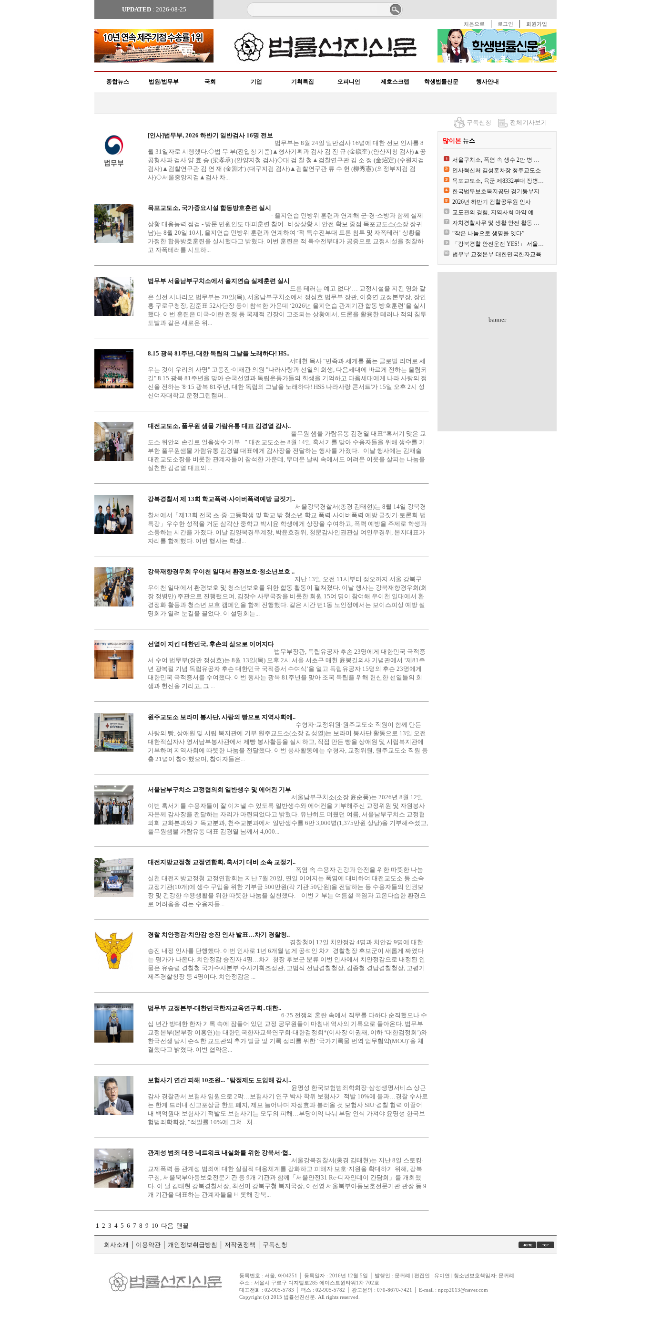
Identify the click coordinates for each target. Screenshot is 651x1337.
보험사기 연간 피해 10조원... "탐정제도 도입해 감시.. (219, 1080)
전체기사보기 (528, 122)
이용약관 (148, 1244)
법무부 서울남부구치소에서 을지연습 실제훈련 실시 (219, 280)
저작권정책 (239, 1244)
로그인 (505, 24)
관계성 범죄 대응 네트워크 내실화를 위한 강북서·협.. (219, 1152)
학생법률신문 (441, 81)
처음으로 (474, 24)
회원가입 (536, 24)
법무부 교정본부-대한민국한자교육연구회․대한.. (214, 1008)
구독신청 (479, 122)
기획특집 (302, 81)
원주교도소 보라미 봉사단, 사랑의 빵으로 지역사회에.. (221, 717)
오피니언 (348, 81)
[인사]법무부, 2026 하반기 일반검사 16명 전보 (210, 135)
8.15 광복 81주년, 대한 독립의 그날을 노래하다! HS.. (218, 353)
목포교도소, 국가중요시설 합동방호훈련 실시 (209, 207)
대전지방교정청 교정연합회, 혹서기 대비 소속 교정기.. (221, 862)
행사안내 (487, 81)
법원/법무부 (164, 81)
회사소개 (116, 1244)
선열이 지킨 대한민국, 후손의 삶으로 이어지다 (211, 644)
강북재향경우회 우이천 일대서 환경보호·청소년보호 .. (221, 571)
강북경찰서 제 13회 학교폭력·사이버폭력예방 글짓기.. (221, 498)
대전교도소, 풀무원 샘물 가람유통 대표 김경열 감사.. (219, 425)
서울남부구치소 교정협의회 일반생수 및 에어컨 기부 (219, 789)
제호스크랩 (395, 81)
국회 (210, 81)
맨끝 (182, 1225)
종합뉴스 (117, 81)
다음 (167, 1225)
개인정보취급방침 (192, 1244)
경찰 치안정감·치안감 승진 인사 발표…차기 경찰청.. (219, 934)
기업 (256, 81)
